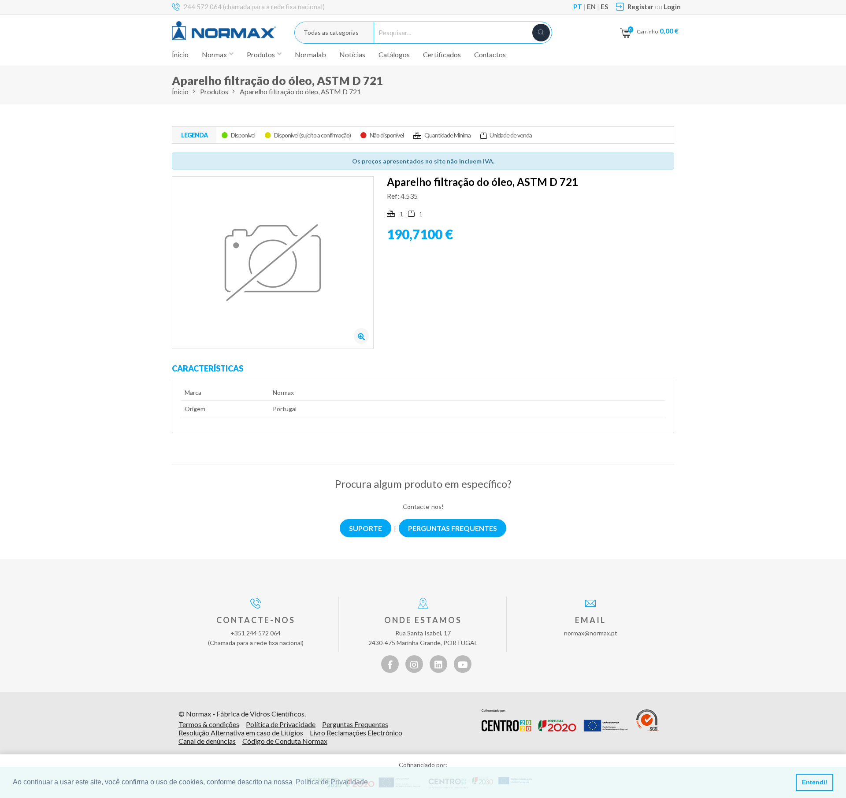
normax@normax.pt (590, 633)
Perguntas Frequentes (355, 724)
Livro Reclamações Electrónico (356, 732)
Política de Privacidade (280, 724)
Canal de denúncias (207, 741)
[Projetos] (554, 720)
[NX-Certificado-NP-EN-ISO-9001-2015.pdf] (647, 720)
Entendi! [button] (814, 782)
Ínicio (180, 54)
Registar (640, 7)
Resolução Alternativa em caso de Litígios (240, 732)
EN (591, 7)
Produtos (214, 91)
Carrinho (658, 30)
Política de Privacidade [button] (332, 782)
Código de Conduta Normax (284, 741)
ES (604, 7)
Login (672, 7)
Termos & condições (208, 724)
